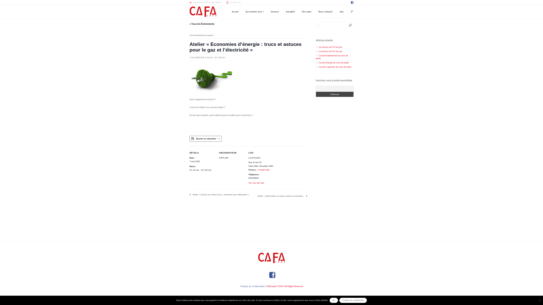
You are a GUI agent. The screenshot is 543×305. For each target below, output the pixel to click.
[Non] (539, 300)
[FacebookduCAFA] (352, 2)
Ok (334, 300)
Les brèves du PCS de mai (330, 51)
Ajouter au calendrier (206, 139)
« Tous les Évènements (201, 24)
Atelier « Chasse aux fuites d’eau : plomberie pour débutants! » (220, 194)
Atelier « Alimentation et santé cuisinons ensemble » (281, 196)
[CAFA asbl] (271, 258)
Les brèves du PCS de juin (330, 47)
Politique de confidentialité (252, 286)
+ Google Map (263, 170)
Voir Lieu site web (256, 183)
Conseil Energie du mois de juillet (334, 62)
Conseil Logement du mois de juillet (335, 67)
